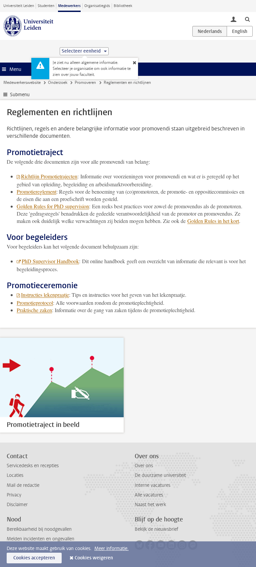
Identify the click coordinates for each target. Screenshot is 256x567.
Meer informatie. (111, 548)
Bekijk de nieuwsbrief (156, 529)
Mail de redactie (23, 485)
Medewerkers (69, 5)
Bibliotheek (123, 5)
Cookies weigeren (94, 558)
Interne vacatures (152, 485)
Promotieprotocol (35, 302)
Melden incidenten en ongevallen (40, 539)
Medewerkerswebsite (22, 82)
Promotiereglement (36, 191)
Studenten (46, 5)
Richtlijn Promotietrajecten (49, 176)
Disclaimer (17, 504)
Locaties (15, 475)
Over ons (144, 466)
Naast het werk (150, 504)
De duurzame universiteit (160, 475)
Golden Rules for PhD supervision (53, 206)
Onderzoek (57, 82)
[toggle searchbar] (247, 19)
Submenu (20, 95)
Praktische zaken (34, 309)
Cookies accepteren (34, 558)
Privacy (14, 495)
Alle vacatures (149, 495)
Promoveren (85, 82)
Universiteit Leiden (18, 5)
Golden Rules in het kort (213, 220)
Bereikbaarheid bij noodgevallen (39, 529)
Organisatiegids (97, 5)
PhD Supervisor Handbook (50, 261)
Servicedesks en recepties (33, 466)
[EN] (240, 31)
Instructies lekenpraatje (45, 294)
